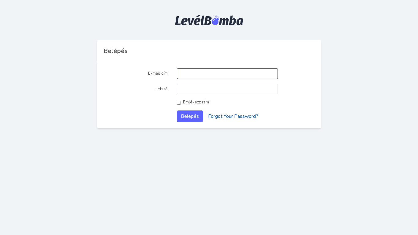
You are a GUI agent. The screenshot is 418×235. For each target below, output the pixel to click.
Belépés (190, 116)
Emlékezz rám (196, 102)
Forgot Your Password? (233, 116)
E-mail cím (158, 73)
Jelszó (162, 89)
